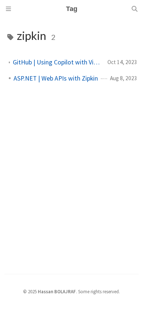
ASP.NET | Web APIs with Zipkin (56, 78)
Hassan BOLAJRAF (57, 291)
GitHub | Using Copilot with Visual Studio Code (57, 62)
